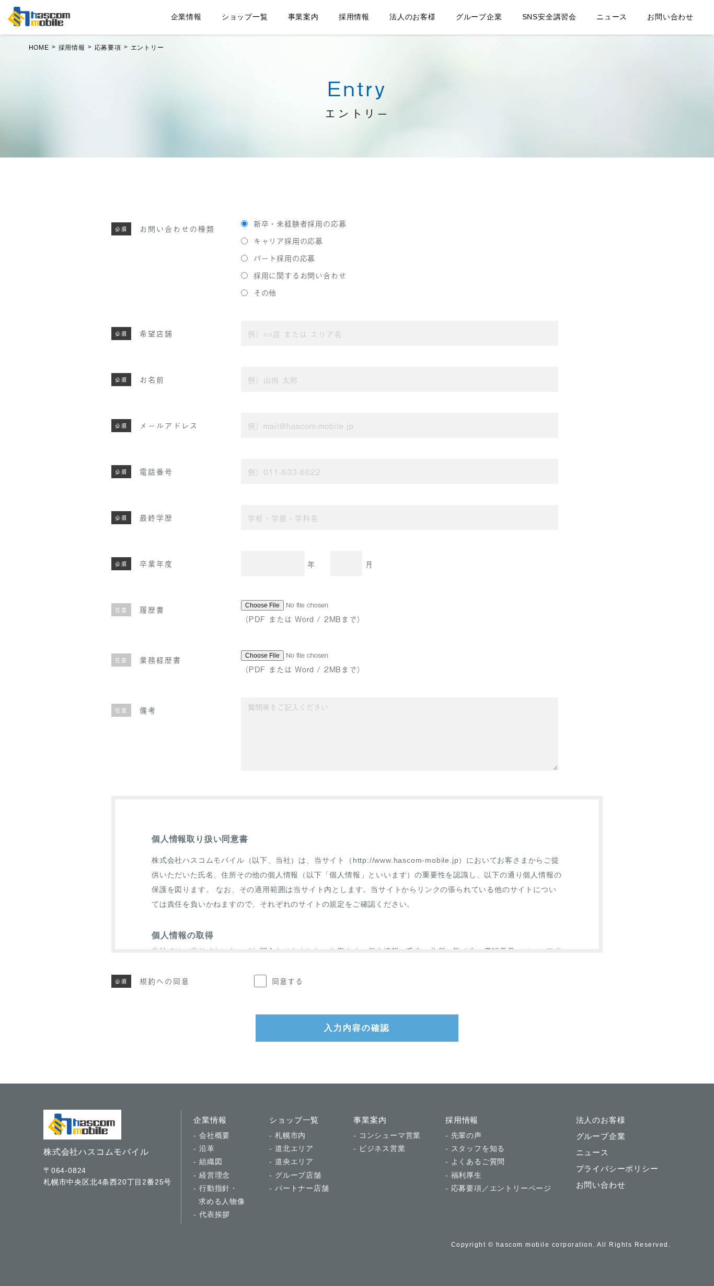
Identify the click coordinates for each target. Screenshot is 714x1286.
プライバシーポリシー (617, 1168)
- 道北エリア (291, 1148)
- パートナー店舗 (299, 1188)
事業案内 (303, 17)
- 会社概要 (211, 1135)
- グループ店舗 (295, 1175)
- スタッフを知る (475, 1148)
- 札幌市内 (287, 1135)
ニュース (611, 17)
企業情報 (186, 17)
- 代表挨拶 (211, 1214)
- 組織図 (207, 1161)
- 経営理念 (211, 1175)
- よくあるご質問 (475, 1161)
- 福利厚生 (463, 1175)
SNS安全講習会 (549, 17)
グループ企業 (479, 17)
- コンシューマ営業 (387, 1135)
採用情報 (354, 17)
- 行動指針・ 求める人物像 (219, 1194)
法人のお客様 (412, 17)
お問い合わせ (670, 17)
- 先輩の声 (463, 1135)
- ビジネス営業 (379, 1148)
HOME (39, 47)
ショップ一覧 (245, 17)
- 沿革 (203, 1148)
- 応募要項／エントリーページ (498, 1188)
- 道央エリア (291, 1161)
